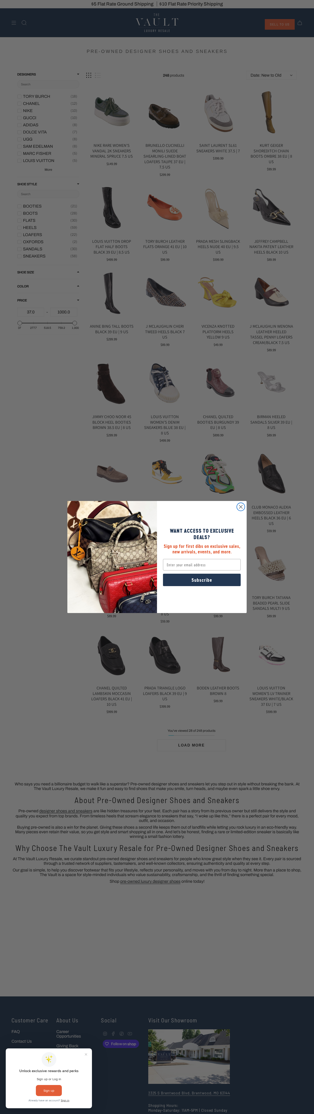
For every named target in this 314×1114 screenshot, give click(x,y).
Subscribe (201, 580)
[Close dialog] (241, 507)
